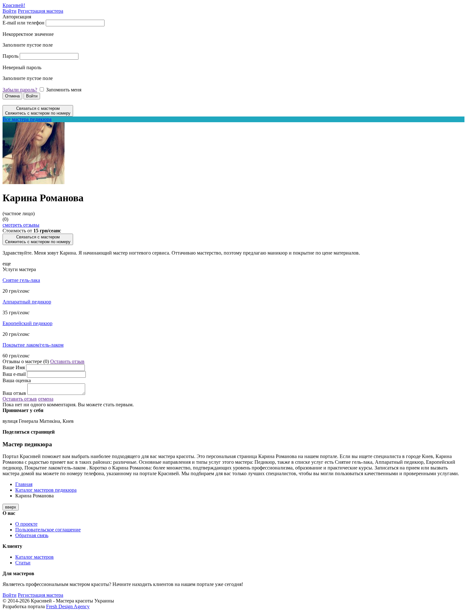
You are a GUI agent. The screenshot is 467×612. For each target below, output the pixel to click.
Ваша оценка (17, 380)
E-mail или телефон (23, 22)
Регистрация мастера (40, 11)
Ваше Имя (14, 367)
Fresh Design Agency (68, 606)
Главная (23, 484)
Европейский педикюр (27, 323)
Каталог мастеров (34, 557)
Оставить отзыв (67, 361)
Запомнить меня (63, 89)
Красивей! (14, 5)
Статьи (22, 562)
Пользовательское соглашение (48, 529)
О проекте (26, 524)
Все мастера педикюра (27, 119)
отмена (45, 399)
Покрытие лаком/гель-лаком (33, 345)
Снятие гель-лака (21, 280)
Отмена (12, 96)
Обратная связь (31, 535)
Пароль (10, 56)
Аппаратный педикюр (27, 301)
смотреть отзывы (21, 225)
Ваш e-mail (14, 374)
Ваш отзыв (14, 393)
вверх (10, 507)
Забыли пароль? (20, 89)
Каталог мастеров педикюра (46, 490)
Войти (10, 11)
